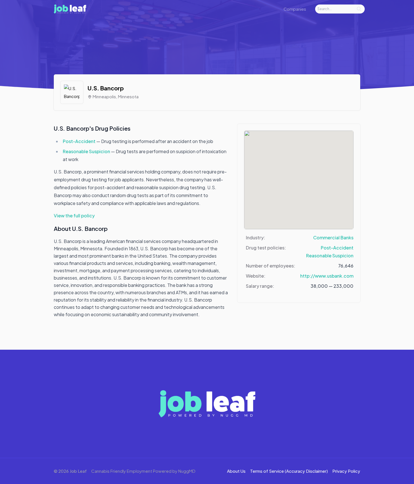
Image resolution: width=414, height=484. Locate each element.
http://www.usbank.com (326, 276)
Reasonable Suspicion (87, 151)
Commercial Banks (333, 237)
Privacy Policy (346, 471)
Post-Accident (79, 141)
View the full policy (74, 215)
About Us (236, 471)
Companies (295, 9)
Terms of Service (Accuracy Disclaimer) (289, 471)
